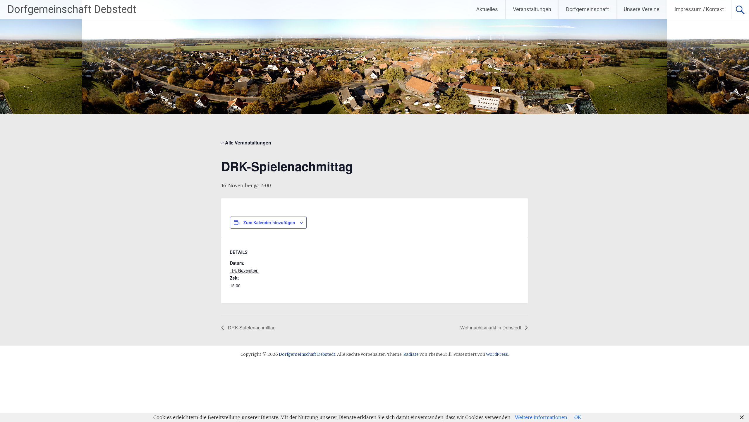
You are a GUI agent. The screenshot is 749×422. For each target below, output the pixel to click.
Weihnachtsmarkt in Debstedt (491, 327)
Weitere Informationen (541, 417)
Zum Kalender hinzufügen (269, 222)
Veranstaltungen (532, 9)
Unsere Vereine (641, 9)
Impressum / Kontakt (699, 9)
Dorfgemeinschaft (587, 9)
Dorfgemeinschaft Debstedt (71, 9)
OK (577, 417)
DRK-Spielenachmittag (251, 327)
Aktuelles (487, 9)
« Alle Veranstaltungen (246, 142)
